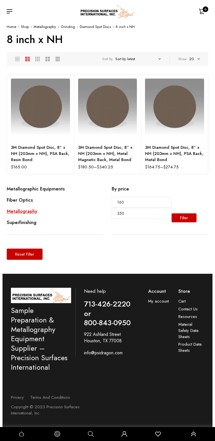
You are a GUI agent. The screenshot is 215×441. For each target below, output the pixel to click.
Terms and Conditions (50, 397)
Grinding (68, 26)
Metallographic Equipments (36, 188)
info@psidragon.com (103, 353)
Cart (182, 301)
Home (11, 26)
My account (158, 301)
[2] (47, 59)
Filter (184, 218)
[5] (17, 59)
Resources (187, 317)
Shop (25, 26)
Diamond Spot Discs (95, 26)
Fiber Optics (20, 200)
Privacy (17, 397)
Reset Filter (24, 254)
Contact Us (188, 309)
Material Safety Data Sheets (188, 331)
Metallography (45, 26)
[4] (27, 59)
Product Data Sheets (190, 347)
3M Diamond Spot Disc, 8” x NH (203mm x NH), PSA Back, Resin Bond (40, 153)
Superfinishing (21, 222)
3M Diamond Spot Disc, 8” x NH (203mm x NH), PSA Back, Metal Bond (174, 153)
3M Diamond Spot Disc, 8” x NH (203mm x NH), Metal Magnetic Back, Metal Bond (105, 153)
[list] (57, 59)
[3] (37, 59)
